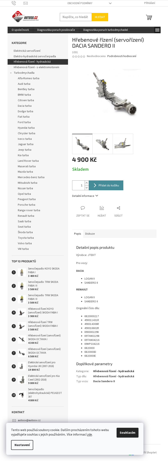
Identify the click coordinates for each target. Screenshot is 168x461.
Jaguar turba (25, 144)
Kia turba (23, 155)
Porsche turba (26, 205)
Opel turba (24, 194)
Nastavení (22, 445)
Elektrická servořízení (27, 51)
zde (89, 434)
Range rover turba (29, 210)
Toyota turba (26, 238)
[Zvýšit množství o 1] (87, 183)
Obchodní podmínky (79, 3)
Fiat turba (24, 117)
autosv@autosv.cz (29, 420)
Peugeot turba (27, 199)
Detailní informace (83, 196)
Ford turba (24, 122)
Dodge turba (25, 111)
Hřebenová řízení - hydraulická (32, 62)
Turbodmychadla (24, 73)
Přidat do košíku (109, 185)
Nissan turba (25, 188)
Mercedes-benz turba (31, 177)
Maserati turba (27, 166)
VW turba (23, 249)
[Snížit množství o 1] (87, 187)
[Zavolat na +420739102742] (18, 3)
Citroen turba (26, 100)
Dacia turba (25, 106)
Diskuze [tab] (90, 234)
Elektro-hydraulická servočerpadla (35, 56)
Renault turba (26, 216)
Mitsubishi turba (27, 183)
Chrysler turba (26, 133)
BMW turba (24, 95)
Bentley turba (26, 89)
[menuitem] (20, 30)
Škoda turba (25, 232)
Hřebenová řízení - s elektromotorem (36, 67)
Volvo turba (25, 243)
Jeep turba (24, 150)
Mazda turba (25, 172)
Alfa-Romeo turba (28, 78)
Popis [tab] (77, 234)
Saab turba (24, 221)
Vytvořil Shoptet (147, 453)
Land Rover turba (28, 161)
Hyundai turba (26, 128)
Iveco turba (25, 139)
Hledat (100, 17)
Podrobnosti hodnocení (121, 56)
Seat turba (24, 227)
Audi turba (24, 84)
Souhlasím (127, 432)
